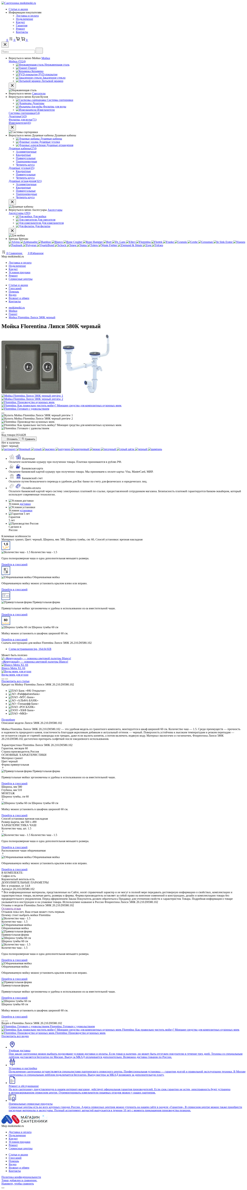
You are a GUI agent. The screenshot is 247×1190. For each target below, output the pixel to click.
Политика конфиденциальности (21, 1177)
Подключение (24, 18)
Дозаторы (18, 116)
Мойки (45, 58)
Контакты (22, 32)
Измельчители (20, 122)
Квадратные (23, 154)
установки (26, 510)
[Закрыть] (5, 45)
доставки (25, 503)
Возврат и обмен (19, 298)
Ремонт (20, 28)
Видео (12, 294)
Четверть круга (25, 164)
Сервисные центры (21, 278)
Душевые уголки (21, 168)
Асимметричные (26, 151)
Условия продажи (19, 272)
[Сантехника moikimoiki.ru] (18, 3)
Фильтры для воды (23, 119)
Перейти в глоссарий (14, 564)
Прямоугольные (26, 158)
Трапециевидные (26, 161)
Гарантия (21, 25)
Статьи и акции (18, 9)
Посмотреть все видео (15, 1036)
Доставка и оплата (27, 15)
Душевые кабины (23, 148)
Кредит (20, 22)
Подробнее (8, 719)
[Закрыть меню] (12, 86)
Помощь (14, 291)
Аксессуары (55, 209)
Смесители (39, 93)
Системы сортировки (24, 113)
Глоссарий (15, 288)
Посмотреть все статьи (15, 681)
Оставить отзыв (11, 908)
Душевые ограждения (25, 181)
